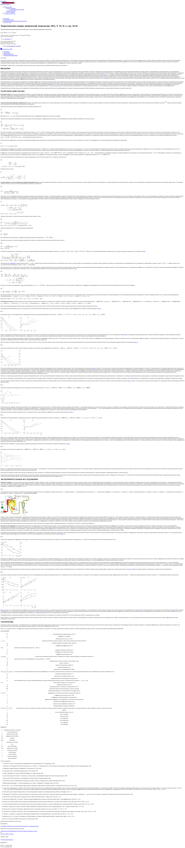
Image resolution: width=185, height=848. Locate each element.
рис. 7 (63, 533)
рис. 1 (99, 308)
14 (102, 78)
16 (25, 84)
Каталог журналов (10, 8)
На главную (3, 1)
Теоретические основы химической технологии (15, 21)
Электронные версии (8, 19)
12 (61, 76)
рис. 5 (68, 443)
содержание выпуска (33, 826)
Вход (4, 2)
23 (6, 149)
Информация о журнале (16, 831)
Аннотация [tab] (6, 51)
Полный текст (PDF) (7, 49)
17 (26, 84)
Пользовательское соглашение (7, 833)
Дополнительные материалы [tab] (10, 55)
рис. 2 (136, 342)
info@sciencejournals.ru (7, 839)
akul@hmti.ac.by (8, 39)
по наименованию (13, 9)
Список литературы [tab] (8, 54)
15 (103, 78)
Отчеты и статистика (10, 13)
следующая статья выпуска (7, 826)
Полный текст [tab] (6, 52)
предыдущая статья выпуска (21, 826)
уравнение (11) (13, 263)
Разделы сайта (8, 7)
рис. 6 (47, 482)
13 (171, 76)
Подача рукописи (10, 12)
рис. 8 (130, 569)
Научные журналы (5, 4)
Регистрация (11, 2)
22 (55, 85)
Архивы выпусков (10, 10)
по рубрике (21, 9)
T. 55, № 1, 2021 (7, 22)
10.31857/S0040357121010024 (13, 46)
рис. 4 (72, 412)
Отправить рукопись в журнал (29, 831)
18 (54, 85)
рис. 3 (130, 380)
